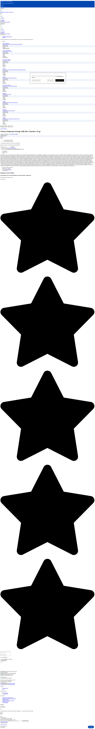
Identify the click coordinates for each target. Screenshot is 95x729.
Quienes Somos (5, 688)
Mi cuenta (7, 684)
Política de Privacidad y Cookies (8, 700)
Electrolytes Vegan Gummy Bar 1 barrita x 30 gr (11, 118)
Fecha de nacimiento (4, 680)
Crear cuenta (11, 12)
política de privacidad (12, 148)
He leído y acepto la (9, 148)
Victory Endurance (6, 43)
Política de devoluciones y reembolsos (9, 698)
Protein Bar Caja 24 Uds (7, 94)
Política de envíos (6, 701)
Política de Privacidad (11, 683)
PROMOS (2, 32)
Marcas (3, 20)
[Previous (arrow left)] (0, 662)
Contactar (7, 12)
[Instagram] (1, 713)
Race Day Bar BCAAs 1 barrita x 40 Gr (10, 77)
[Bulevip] (2, 7)
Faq (4, 684)
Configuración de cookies (36, 80)
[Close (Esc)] (0, 661)
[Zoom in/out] (4, 661)
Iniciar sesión (2, 12)
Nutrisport (4, 93)
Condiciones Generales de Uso (8, 697)
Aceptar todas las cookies (59, 80)
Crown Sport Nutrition (7, 50)
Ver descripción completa (13, 134)
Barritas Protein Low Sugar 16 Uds (9, 110)
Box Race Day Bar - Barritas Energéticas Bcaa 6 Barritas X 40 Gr (14, 69)
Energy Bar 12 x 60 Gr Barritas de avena (10, 86)
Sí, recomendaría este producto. (7, 659)
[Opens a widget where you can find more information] (91, 727)
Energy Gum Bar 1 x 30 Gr (7, 51)
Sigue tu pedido (12, 684)
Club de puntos (5, 702)
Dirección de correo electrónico (5, 720)
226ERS (4, 68)
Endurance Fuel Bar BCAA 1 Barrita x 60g (10, 102)
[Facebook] (2, 713)
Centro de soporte (3, 724)
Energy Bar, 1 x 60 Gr (6, 60)
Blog (3, 689)
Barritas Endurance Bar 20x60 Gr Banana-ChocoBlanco (12, 44)
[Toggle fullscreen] (3, 661)
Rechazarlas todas (51, 80)
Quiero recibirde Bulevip (13, 149)
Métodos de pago (6, 699)
